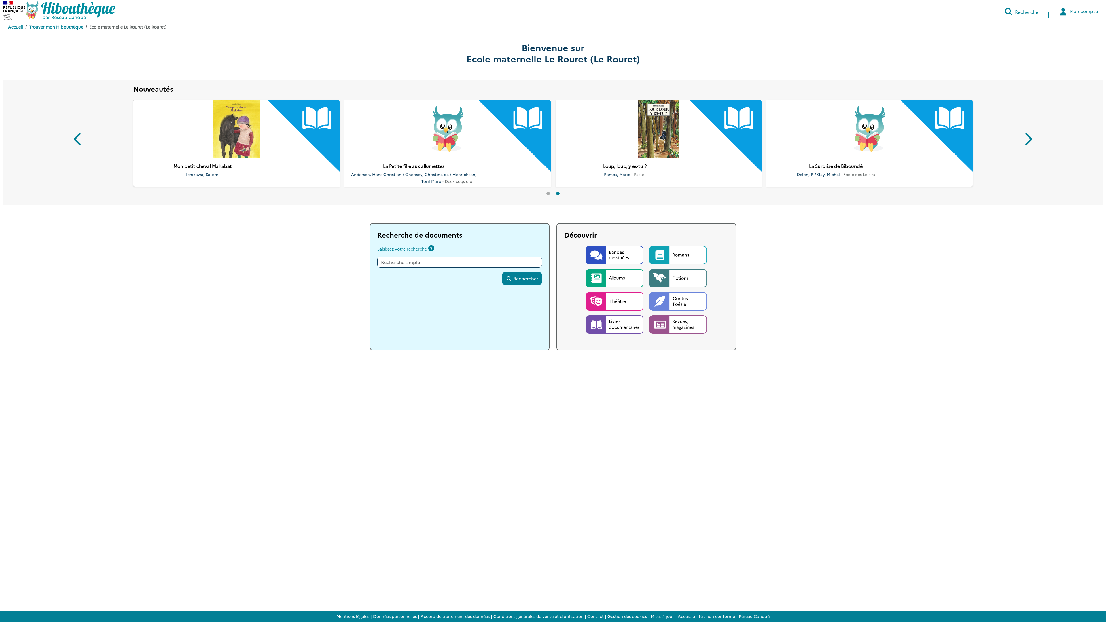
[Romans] (678, 247)
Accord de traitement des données (455, 616)
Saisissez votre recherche (402, 242)
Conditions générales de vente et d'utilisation (538, 616)
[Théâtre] (615, 294)
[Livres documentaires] (615, 317)
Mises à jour (662, 616)
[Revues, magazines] (678, 317)
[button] (78, 137)
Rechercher (525, 271)
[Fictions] (678, 270)
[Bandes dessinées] (615, 247)
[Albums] (615, 270)
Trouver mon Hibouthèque (56, 27)
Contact (595, 616)
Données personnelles (395, 616)
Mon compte (1083, 11)
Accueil (15, 27)
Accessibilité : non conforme (706, 616)
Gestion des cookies (627, 616)
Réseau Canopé (754, 616)
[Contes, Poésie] (678, 294)
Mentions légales (352, 616)
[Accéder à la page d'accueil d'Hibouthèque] (71, 10)
